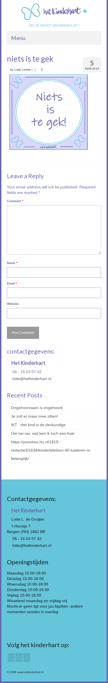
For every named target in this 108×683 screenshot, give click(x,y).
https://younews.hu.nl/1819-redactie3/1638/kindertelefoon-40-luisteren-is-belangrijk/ (51, 450)
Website (13, 303)
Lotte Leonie (22, 69)
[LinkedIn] (26, 657)
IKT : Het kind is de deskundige (38, 425)
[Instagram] (19, 657)
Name (12, 263)
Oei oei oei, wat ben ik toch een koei (42, 433)
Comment (15, 201)
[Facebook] (11, 657)
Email (12, 283)
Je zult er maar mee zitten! (34, 416)
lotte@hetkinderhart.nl (31, 378)
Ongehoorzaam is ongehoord (37, 407)
